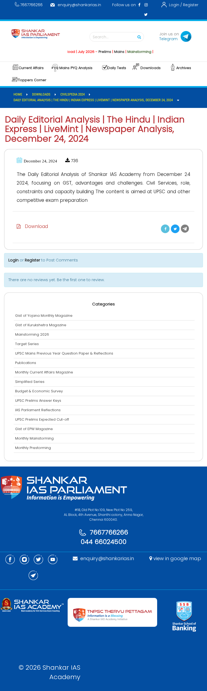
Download (34, 226)
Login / (175, 5)
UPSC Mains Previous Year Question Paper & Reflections (64, 353)
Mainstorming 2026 (32, 334)
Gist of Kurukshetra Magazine (40, 325)
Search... (101, 37)
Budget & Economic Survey (39, 391)
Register (190, 5)
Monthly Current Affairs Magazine (44, 372)
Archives (183, 67)
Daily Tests (116, 67)
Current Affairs (31, 67)
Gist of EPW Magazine (34, 428)
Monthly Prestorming (33, 447)
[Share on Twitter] (175, 228)
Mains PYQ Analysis (75, 67)
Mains (113, 51)
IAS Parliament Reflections (38, 410)
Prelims (99, 51)
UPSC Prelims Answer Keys (38, 400)
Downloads (150, 67)
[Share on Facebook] (165, 228)
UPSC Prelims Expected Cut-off (42, 419)
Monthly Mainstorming (34, 438)
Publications (25, 362)
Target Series (27, 343)
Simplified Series (29, 381)
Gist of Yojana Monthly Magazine (44, 315)
